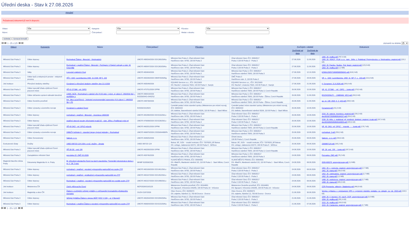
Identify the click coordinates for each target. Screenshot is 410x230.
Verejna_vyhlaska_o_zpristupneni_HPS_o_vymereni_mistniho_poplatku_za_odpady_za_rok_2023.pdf (362, 191)
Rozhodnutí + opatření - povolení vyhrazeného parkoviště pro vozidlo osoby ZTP (97, 181)
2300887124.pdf (328, 144)
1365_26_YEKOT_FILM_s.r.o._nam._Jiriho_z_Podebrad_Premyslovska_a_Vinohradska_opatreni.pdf (361, 59)
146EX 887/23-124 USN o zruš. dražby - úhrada (85, 144)
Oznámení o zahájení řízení (77, 108)
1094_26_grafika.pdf (330, 199)
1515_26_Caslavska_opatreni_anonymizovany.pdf (341, 205)
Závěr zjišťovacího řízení (76, 187)
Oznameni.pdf (327, 108)
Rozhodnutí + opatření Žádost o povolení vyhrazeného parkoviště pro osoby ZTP (98, 204)
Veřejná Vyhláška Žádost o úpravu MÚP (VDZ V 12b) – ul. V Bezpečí (93, 198)
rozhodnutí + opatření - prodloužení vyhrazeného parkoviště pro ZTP (93, 175)
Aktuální (69, 13)
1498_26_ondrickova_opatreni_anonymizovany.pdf (342, 179)
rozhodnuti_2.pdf (328, 132)
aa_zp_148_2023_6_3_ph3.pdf (334, 101)
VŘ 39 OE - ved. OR (74, 149)
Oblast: (5, 29)
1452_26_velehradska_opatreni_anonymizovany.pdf (342, 174)
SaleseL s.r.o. (71, 138)
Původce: (185, 29)
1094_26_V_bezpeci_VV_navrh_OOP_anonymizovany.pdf (345, 197)
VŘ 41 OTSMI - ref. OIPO (76, 89)
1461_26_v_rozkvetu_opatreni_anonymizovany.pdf (342, 168)
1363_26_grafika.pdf (330, 68)
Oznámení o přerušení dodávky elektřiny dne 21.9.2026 (88, 84)
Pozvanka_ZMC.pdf (330, 155)
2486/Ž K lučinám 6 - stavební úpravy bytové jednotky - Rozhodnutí (92, 132)
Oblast (13, 47)
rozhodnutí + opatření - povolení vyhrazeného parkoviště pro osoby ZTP (94, 169)
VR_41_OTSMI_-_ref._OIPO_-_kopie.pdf (338, 89)
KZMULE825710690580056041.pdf (335, 72)
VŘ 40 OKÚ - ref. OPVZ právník (78, 126)
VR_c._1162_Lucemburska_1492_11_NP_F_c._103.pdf (343, 78)
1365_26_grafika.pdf (330, 57)
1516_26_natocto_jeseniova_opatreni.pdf (338, 114)
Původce (199, 47)
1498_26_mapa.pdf (329, 182)
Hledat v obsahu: (187, 32)
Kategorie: (96, 29)
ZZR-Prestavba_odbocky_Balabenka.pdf (338, 187)
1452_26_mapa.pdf (329, 176)
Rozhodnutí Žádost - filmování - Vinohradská (83, 59)
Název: (5, 32)
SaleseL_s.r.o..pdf (329, 138)
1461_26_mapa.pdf (329, 171)
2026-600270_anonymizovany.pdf (335, 162)
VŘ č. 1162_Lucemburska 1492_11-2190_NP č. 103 (86, 78)
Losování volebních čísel (76, 72)
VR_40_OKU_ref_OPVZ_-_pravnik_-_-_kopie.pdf (341, 126)
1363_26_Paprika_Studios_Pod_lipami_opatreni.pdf (342, 65)
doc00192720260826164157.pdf (334, 116)
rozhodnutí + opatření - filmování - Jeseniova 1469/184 (87, 115)
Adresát (259, 47)
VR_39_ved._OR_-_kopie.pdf (333, 149)
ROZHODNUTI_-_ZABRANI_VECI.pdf (337, 95)
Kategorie (45, 47)
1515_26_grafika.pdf (330, 202)
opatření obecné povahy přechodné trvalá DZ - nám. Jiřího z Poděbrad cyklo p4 (97, 121)
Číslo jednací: (97, 32)
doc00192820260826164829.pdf (334, 122)
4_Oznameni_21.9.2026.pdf (333, 84)
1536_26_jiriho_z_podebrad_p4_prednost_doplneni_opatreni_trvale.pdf (349, 119)
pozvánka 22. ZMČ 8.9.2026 (77, 155)
